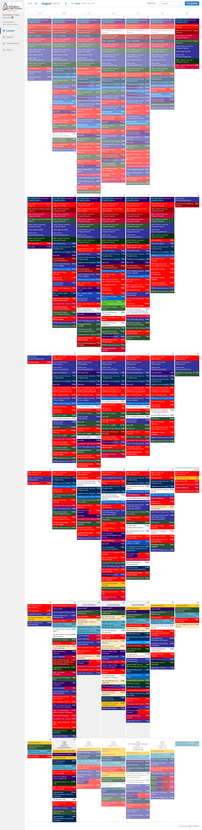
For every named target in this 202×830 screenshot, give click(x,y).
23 (50, 602)
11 (99, 354)
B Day (89, 744)
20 (148, 469)
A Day (64, 742)
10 (75, 354)
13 (148, 354)
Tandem (195, 826)
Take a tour (151, 3)
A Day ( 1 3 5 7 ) (113, 746)
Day (88, 3)
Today (29, 4)
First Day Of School (64, 748)
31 (173, 17)
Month (78, 3)
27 (75, 17)
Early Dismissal (138, 750)
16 (50, 469)
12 (124, 354)
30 (148, 17)
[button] (51, 3)
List (93, 3)
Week (84, 3)
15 (198, 354)
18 (99, 469)
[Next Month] (66, 3)
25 (99, 602)
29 (124, 17)
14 (173, 354)
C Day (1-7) (64, 746)
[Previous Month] (36, 3)
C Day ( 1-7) (89, 746)
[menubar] (82, 3)
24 (75, 602)
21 (173, 469)
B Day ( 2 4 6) (137, 748)
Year (72, 3)
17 (75, 469)
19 (124, 469)
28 (99, 17)
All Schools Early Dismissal (137, 744)
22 (198, 469)
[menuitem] (72, 3)
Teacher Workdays (88, 605)
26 (50, 17)
